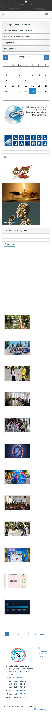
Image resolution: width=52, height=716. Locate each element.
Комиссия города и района (16, 36)
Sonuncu (42, 634)
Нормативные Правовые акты (18, 30)
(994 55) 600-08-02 (17, 690)
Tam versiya (42, 709)
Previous (3, 193)
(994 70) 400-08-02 (17, 694)
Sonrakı (33, 634)
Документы (9, 42)
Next (48, 193)
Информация (10, 48)
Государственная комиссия (17, 24)
